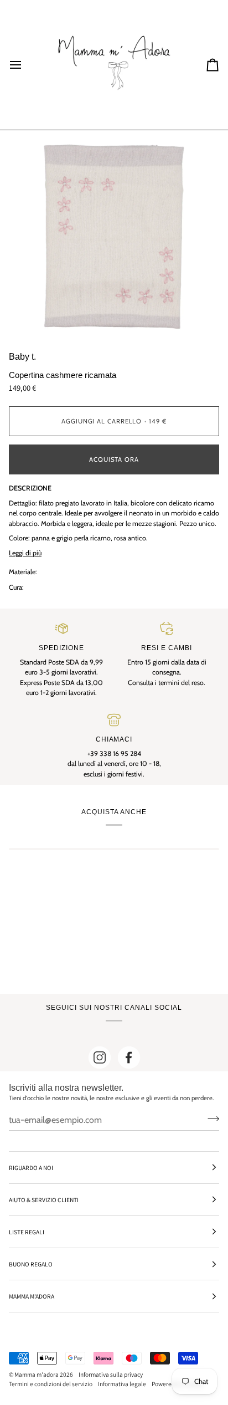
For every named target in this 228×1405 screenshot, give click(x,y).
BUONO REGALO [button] (31, 1264)
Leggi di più (25, 553)
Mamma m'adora (36, 1374)
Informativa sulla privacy (111, 1374)
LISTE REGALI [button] (26, 1232)
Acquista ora (114, 459)
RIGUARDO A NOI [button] (31, 1167)
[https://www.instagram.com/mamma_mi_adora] (99, 1057)
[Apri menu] (25, 65)
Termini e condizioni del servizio (50, 1384)
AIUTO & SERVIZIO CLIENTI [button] (44, 1199)
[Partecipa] (210, 1118)
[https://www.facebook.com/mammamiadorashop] (129, 1057)
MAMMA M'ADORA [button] (31, 1296)
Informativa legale (122, 1384)
